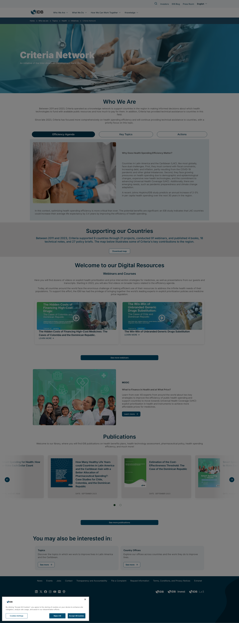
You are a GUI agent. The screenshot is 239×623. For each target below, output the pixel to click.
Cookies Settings (16, 616)
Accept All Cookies (76, 616)
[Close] (85, 599)
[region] (45, 609)
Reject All (57, 616)
